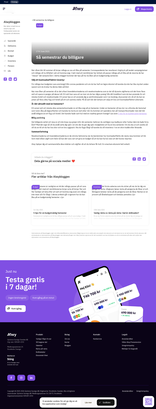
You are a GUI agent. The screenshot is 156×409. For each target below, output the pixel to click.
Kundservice (97, 339)
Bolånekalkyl (40, 352)
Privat (6, 2)
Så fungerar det (41, 342)
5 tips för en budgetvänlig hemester (132, 113)
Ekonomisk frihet (42, 355)
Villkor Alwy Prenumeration (131, 342)
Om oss (67, 339)
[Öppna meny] (4, 9)
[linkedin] (10, 79)
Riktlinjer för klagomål (130, 349)
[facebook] (5, 79)
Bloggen (68, 345)
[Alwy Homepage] (78, 9)
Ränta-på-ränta (41, 349)
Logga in (127, 9)
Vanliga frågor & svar (43, 339)
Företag (14, 2)
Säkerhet (39, 345)
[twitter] (15, 79)
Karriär (67, 342)
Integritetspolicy (128, 345)
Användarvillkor (127, 339)
